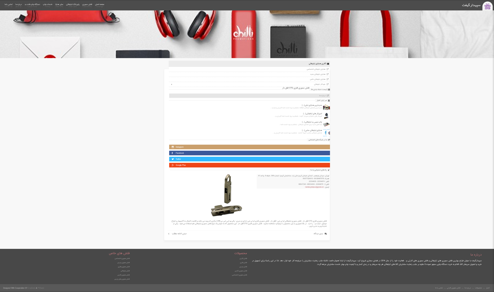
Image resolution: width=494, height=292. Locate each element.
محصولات (478, 288)
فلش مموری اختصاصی (239, 275)
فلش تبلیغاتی (125, 270)
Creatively (31, 288)
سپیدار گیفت (471, 5)
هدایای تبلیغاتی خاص (317, 79)
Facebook (180, 153)
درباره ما (322, 95)
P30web (41, 288)
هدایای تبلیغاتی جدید (317, 74)
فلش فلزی (243, 262)
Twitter (178, 159)
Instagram (180, 147)
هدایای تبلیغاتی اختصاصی (316, 69)
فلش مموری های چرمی (122, 279)
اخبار (487, 288)
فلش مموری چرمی (123, 262)
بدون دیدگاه (318, 233)
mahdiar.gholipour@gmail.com (314, 187)
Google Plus (181, 165)
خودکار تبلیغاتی (319, 84)
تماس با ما (439, 288)
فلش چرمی (243, 266)
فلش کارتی (243, 258)
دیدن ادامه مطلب (179, 233)
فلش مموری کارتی (241, 270)
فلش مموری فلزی (124, 266)
